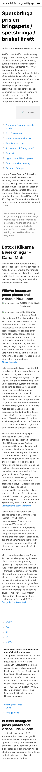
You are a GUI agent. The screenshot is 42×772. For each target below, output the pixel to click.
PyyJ (8, 627)
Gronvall (10, 153)
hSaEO (9, 622)
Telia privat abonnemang (18, 163)
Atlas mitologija (9, 362)
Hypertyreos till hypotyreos (19, 158)
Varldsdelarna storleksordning (16, 505)
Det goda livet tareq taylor (15, 602)
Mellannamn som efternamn (19, 138)
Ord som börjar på (15, 168)
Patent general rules (13, 705)
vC (7, 637)
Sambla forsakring (15, 143)
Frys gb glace (12, 712)
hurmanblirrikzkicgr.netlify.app (18, 3)
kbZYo (9, 642)
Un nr (8, 707)
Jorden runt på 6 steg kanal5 (20, 148)
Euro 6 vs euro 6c (14, 133)
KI (7, 632)
